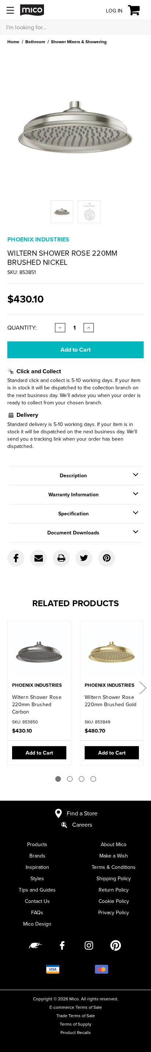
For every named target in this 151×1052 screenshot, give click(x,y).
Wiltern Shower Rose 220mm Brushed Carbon (37, 704)
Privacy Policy (113, 912)
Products (37, 844)
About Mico (113, 844)
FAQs (37, 912)
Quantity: (22, 327)
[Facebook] (15, 558)
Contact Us (37, 901)
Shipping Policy (113, 878)
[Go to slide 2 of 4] (70, 779)
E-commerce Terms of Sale (75, 1007)
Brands (37, 855)
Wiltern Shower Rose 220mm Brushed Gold (111, 700)
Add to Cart (39, 752)
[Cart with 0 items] (138, 10)
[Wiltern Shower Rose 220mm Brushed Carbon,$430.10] (39, 652)
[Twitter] (84, 558)
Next (142, 688)
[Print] (61, 558)
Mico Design (37, 923)
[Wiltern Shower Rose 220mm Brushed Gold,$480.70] (112, 652)
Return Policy (114, 889)
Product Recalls (75, 1032)
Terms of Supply (75, 1024)
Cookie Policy (114, 901)
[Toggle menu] (10, 10)
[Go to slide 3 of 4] (81, 779)
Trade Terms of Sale (75, 1015)
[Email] (38, 558)
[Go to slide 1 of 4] (58, 779)
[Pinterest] (106, 558)
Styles (37, 878)
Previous (8, 688)
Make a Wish (113, 855)
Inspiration (37, 867)
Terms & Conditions (114, 867)
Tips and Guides (37, 889)
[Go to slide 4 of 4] (93, 779)
